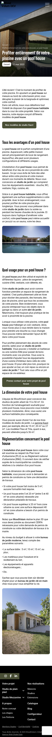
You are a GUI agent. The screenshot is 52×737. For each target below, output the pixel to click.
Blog (29, 708)
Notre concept (9, 708)
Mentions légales (9, 726)
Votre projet (8, 683)
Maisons (31, 689)
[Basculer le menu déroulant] (23, 690)
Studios (31, 693)
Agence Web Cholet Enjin (12, 734)
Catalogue (32, 703)
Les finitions (8, 717)
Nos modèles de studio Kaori (19, 124)
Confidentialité (24, 726)
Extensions (32, 697)
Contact (31, 719)
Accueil (5, 45)
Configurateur (34, 714)
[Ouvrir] (47, 4)
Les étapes (7, 713)
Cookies (35, 726)
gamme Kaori (41, 422)
